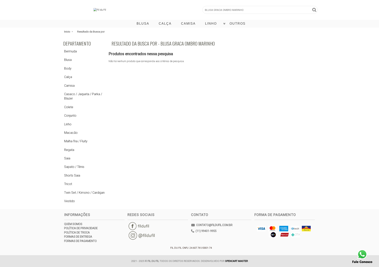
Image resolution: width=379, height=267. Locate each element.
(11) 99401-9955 (206, 230)
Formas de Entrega (78, 236)
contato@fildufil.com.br (214, 224)
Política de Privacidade (81, 228)
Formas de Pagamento (80, 241)
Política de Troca (77, 232)
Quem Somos (73, 224)
